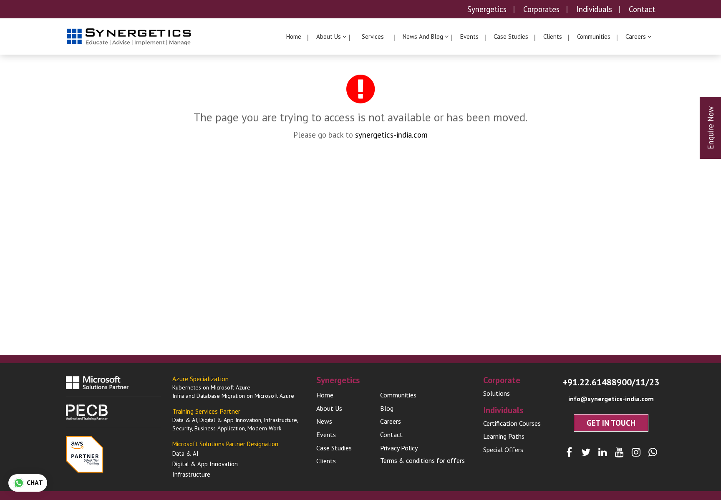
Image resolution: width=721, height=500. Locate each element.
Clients (552, 36)
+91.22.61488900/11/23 (611, 382)
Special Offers (503, 449)
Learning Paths (503, 436)
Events (469, 36)
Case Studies (511, 36)
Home (293, 36)
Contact (642, 9)
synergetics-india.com (391, 135)
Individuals (594, 9)
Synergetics (487, 9)
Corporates (541, 9)
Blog (386, 408)
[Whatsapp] (652, 452)
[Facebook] (569, 452)
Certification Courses (512, 423)
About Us (329, 408)
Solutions (496, 393)
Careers (390, 421)
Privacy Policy (399, 448)
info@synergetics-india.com (611, 398)
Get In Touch (611, 423)
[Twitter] (586, 452)
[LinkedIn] (602, 452)
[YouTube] (619, 452)
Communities (593, 36)
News (324, 421)
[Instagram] (636, 452)
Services (373, 36)
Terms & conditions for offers (422, 460)
